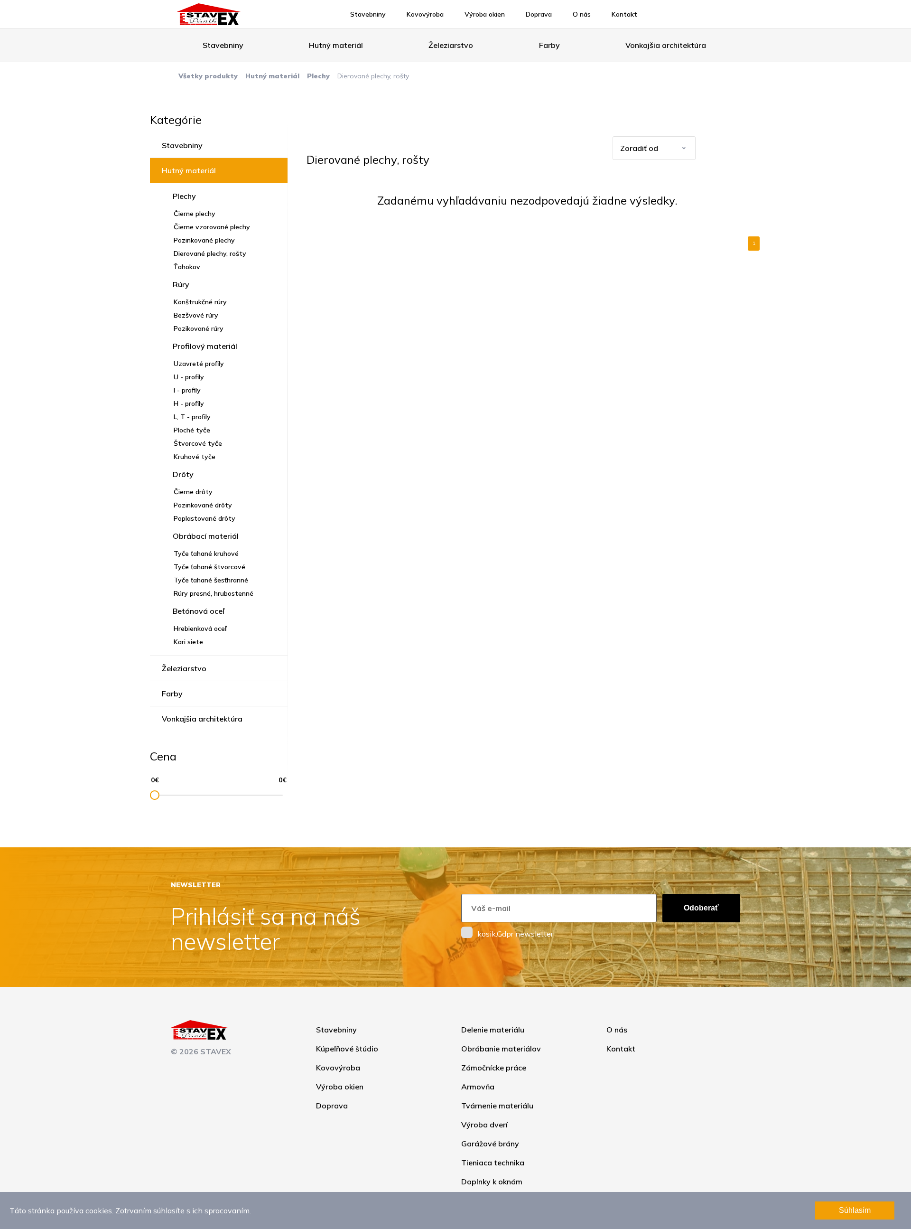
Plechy (318, 76)
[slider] (154, 795)
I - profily (187, 390)
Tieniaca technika (492, 1162)
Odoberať (701, 908)
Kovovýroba (425, 14)
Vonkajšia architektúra (665, 45)
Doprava (539, 14)
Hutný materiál (336, 45)
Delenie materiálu (492, 1029)
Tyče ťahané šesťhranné (211, 580)
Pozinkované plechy (204, 240)
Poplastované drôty (204, 518)
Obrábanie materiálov (501, 1048)
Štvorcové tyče (198, 443)
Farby (549, 45)
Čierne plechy (194, 213)
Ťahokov (187, 267)
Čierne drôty (193, 492)
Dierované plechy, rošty (210, 253)
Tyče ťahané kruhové (206, 553)
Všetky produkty (208, 76)
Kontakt (624, 14)
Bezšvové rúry (196, 315)
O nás (582, 14)
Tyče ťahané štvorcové (209, 567)
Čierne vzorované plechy (212, 227)
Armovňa (477, 1086)
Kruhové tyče (194, 456)
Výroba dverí (484, 1124)
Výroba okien (485, 14)
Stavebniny (368, 14)
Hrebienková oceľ (200, 628)
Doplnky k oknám (491, 1181)
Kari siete (188, 642)
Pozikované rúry (198, 328)
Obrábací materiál (206, 536)
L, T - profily (192, 417)
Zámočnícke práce (493, 1067)
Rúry (181, 284)
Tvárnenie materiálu (497, 1105)
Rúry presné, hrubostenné (213, 593)
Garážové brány (490, 1143)
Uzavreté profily (199, 363)
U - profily (189, 377)
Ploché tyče (192, 430)
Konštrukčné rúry (200, 302)
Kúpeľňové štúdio (347, 1048)
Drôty (183, 474)
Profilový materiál (205, 346)
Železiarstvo (450, 45)
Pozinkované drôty (203, 505)
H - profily (189, 403)
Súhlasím (855, 1210)
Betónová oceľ (198, 611)
